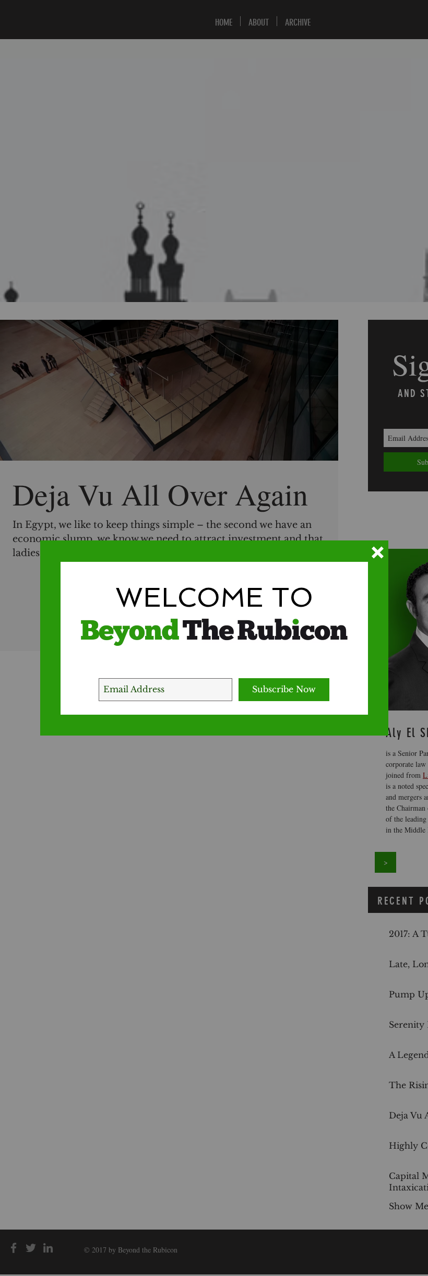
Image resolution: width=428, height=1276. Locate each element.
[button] (378, 552)
